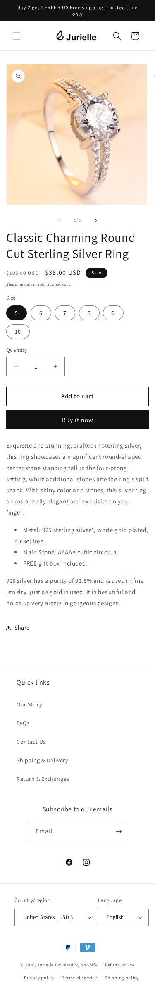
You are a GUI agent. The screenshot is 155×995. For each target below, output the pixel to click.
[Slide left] (59, 220)
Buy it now (77, 420)
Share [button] (22, 627)
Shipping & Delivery (42, 760)
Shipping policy (122, 978)
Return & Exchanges (43, 779)
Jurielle (45, 965)
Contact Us (31, 741)
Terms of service (79, 978)
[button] (16, 36)
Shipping (15, 284)
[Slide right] (96, 220)
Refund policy (119, 965)
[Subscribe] (119, 831)
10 (18, 331)
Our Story (29, 704)
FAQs (23, 723)
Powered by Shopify (76, 965)
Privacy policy (39, 978)
